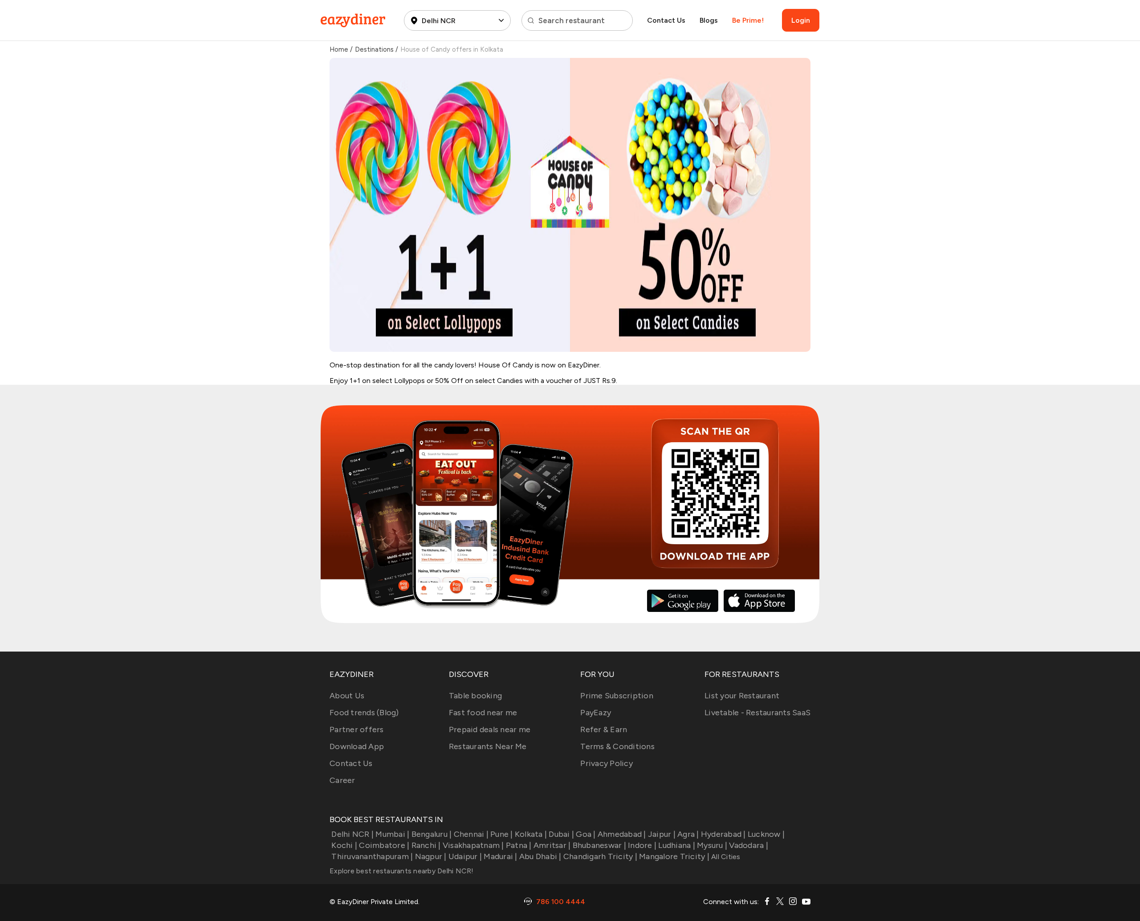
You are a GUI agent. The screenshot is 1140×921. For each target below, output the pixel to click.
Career (342, 780)
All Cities (725, 856)
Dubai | (561, 834)
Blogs (709, 20)
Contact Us (666, 20)
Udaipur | (465, 856)
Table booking (475, 696)
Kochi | (344, 845)
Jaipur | (662, 834)
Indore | (642, 845)
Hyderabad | (723, 834)
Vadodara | (748, 845)
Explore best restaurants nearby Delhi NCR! (402, 871)
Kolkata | (531, 834)
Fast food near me (483, 712)
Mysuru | (712, 845)
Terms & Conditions (617, 746)
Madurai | (500, 856)
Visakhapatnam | (473, 845)
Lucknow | (766, 834)
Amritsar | (552, 845)
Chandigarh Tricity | (600, 856)
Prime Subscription (616, 696)
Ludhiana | (676, 845)
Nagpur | (430, 856)
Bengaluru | (431, 834)
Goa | (585, 834)
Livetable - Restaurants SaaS (757, 712)
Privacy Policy (606, 763)
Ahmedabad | (622, 834)
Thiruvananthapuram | (372, 856)
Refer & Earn (603, 729)
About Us (347, 696)
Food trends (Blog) (364, 712)
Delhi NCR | (352, 834)
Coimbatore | (384, 845)
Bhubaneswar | (599, 845)
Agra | (688, 834)
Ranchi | (425, 845)
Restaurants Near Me (488, 746)
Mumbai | (392, 834)
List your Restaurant (741, 696)
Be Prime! (748, 20)
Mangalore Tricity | (674, 856)
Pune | (501, 834)
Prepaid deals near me (489, 729)
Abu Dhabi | (540, 856)
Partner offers (357, 729)
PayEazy (595, 712)
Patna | (519, 845)
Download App (357, 746)
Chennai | (471, 834)
